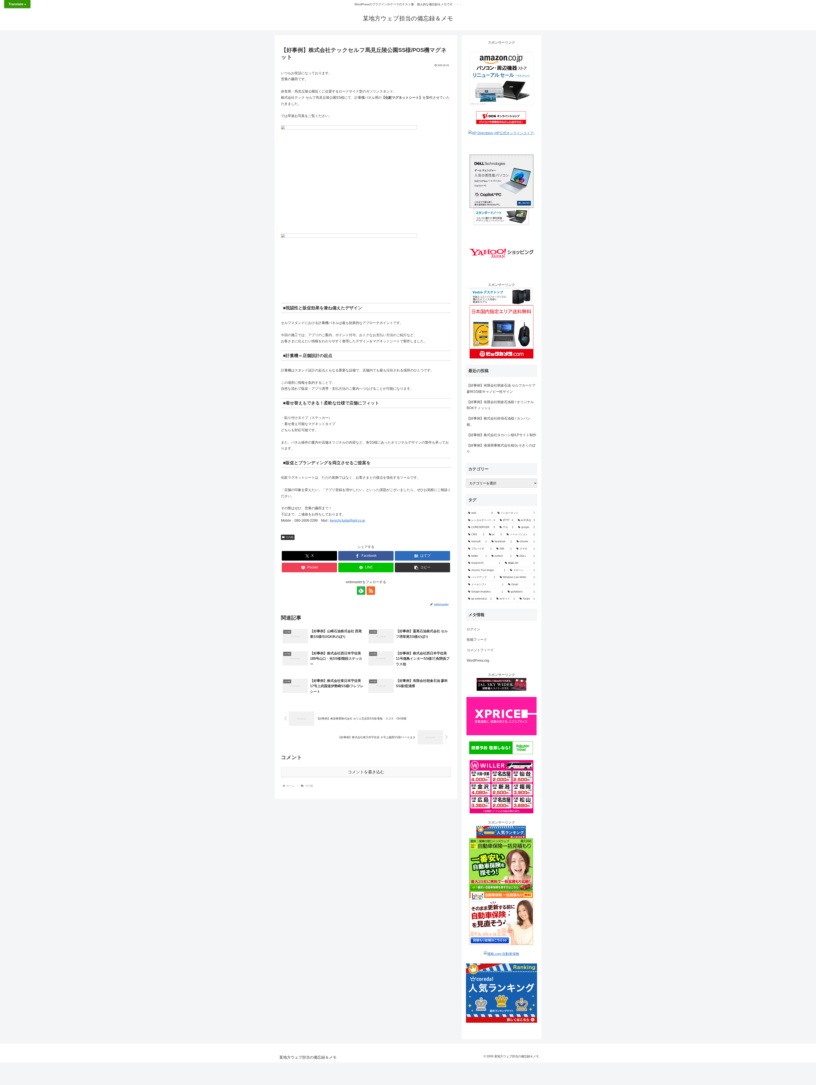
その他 (289, 537)
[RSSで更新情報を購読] (371, 590)
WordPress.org (478, 660)
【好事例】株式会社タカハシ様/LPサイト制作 (501, 435)
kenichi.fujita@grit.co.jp (347, 520)
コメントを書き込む (366, 772)
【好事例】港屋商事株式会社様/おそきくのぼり (501, 448)
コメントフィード (480, 650)
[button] (422, 567)
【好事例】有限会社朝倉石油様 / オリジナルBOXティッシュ (500, 405)
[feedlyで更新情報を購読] (361, 590)
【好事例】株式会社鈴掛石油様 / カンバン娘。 (498, 421)
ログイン (473, 629)
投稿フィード (477, 639)
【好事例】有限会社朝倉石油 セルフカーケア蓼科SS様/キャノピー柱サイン (501, 388)
